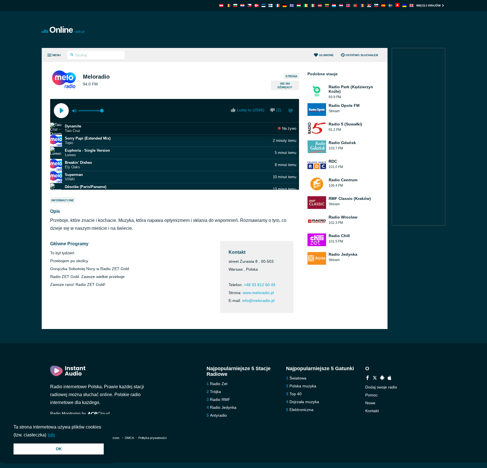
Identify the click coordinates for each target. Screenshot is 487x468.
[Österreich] (221, 5)
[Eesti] (263, 5)
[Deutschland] (285, 5)
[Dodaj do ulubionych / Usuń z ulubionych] (290, 111)
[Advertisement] (307, 29)
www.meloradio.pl (258, 292)
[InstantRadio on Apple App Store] (389, 378)
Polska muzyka (302, 386)
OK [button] (59, 449)
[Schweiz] (397, 5)
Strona (291, 76)
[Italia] (313, 5)
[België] (228, 5)
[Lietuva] (327, 5)
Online (66, 29)
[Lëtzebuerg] (334, 5)
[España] (383, 5)
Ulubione (326, 55)
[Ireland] (306, 5)
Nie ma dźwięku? (285, 85)
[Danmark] (256, 5)
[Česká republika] (249, 5)
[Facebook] (367, 378)
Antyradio (218, 415)
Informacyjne (62, 200)
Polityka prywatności (152, 438)
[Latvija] (320, 5)
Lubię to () (250, 110)
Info (51, 434)
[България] (235, 5)
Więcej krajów (428, 5)
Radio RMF (220, 399)
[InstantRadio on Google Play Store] (382, 378)
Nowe (370, 403)
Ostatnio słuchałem (362, 55)
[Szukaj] (72, 55)
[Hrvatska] (242, 5)
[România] (362, 5)
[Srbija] (369, 5)
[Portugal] (355, 5)
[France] (278, 5)
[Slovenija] (376, 5)
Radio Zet (218, 383)
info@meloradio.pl (258, 300)
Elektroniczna (301, 409)
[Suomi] (271, 5)
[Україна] (404, 5)
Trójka (215, 391)
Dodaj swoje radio (381, 387)
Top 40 (295, 394)
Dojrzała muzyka (304, 401)
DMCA (129, 438)
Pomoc (371, 395)
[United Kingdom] (411, 5)
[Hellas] (292, 5)
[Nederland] (341, 5)
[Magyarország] (299, 5)
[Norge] (348, 5)
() (278, 110)
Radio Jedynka (223, 407)
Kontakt (372, 411)
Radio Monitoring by (68, 413)
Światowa (297, 378)
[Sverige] (390, 5)
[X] (375, 378)
